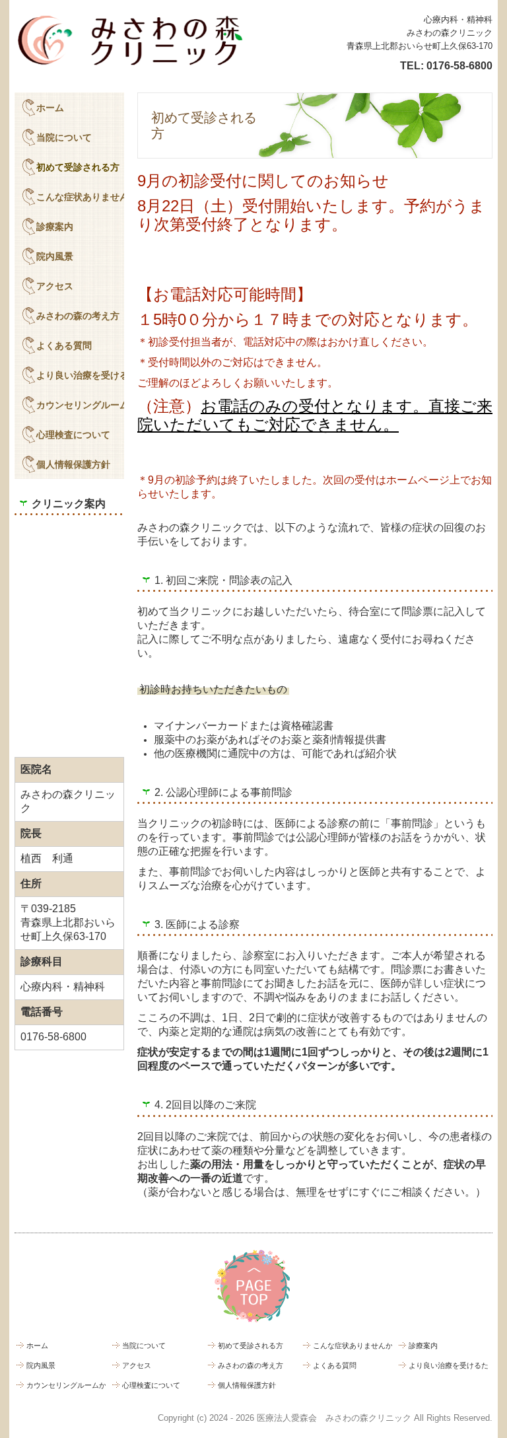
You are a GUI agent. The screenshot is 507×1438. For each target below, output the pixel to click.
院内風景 (54, 256)
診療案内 (54, 226)
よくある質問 (64, 345)
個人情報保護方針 (73, 464)
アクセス (54, 286)
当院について (64, 137)
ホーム (50, 107)
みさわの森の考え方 (77, 315)
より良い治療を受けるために (80, 375)
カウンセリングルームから (80, 405)
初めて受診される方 (77, 167)
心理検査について (73, 434)
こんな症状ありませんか (80, 197)
